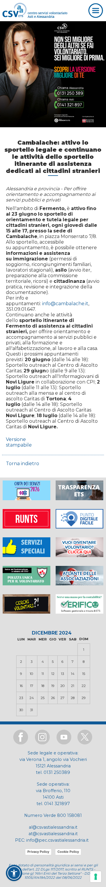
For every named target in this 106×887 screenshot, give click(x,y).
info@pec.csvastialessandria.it (57, 840)
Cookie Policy (68, 852)
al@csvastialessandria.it (53, 827)
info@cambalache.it (65, 303)
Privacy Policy (38, 852)
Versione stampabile (19, 442)
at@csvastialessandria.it (53, 833)
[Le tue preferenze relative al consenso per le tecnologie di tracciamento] (95, 876)
